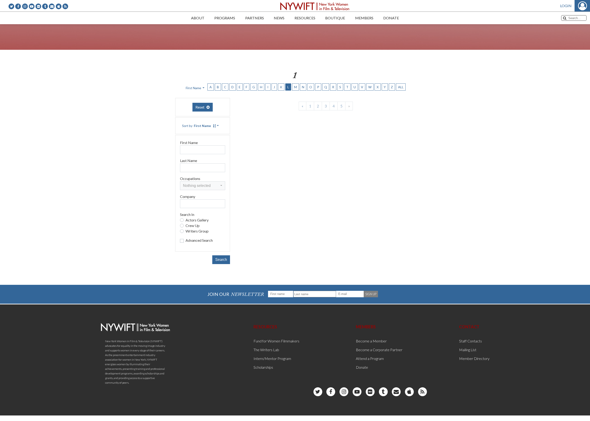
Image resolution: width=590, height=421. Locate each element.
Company (187, 196)
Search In (187, 214)
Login (566, 5)
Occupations (190, 178)
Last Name (188, 160)
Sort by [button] (196, 126)
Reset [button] (200, 107)
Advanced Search (199, 240)
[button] (202, 185)
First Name (189, 142)
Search (221, 260)
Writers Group (197, 231)
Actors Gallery (197, 220)
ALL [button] (401, 87)
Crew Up (193, 225)
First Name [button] (194, 88)
